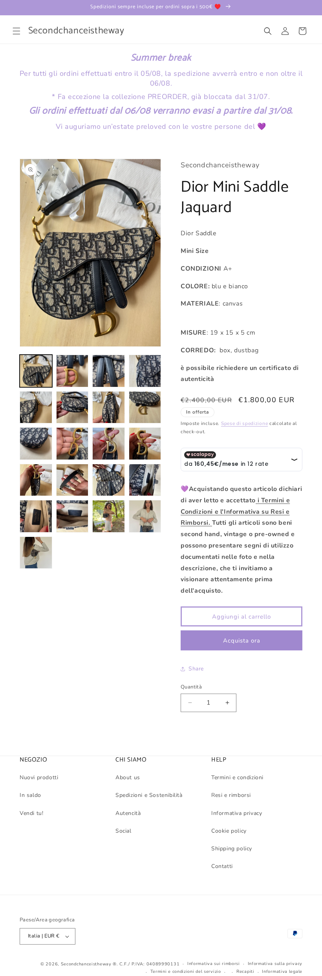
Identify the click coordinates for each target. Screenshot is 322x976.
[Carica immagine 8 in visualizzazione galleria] (145, 407)
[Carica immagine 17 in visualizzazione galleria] (36, 516)
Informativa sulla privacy (275, 964)
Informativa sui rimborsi (213, 964)
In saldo (30, 795)
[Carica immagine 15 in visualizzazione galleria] (108, 480)
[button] (16, 31)
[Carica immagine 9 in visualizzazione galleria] (36, 443)
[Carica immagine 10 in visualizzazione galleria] (72, 443)
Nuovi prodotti (39, 777)
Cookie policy (229, 831)
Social (123, 831)
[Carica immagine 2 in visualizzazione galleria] (72, 371)
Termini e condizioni (237, 777)
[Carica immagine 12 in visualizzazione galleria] (145, 443)
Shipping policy (231, 848)
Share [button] (196, 668)
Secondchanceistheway (86, 964)
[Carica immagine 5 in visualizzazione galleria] (36, 407)
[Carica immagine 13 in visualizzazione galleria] (36, 480)
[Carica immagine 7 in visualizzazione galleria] (108, 407)
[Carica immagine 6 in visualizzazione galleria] (72, 407)
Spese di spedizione (244, 423)
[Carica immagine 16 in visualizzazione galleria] (145, 480)
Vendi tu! (31, 813)
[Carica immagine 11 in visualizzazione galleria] (108, 443)
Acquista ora (241, 641)
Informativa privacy (236, 813)
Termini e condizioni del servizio (185, 971)
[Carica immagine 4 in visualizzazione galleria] (145, 371)
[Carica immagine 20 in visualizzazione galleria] (145, 516)
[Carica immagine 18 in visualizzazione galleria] (72, 516)
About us (127, 777)
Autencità (128, 813)
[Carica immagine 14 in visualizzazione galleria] (72, 480)
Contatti (222, 866)
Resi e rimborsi (231, 795)
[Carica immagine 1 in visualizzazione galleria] (36, 371)
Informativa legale (282, 971)
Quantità (191, 686)
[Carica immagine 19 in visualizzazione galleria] (108, 516)
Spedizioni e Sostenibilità (149, 795)
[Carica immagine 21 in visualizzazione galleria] (36, 553)
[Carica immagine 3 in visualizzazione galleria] (108, 371)
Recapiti (245, 971)
